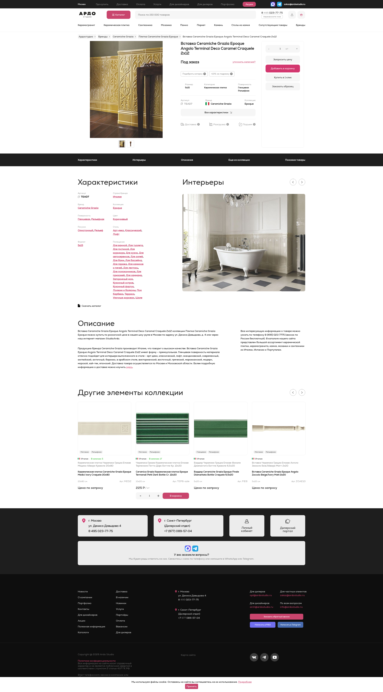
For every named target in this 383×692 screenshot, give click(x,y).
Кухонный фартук (123, 286)
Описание (187, 159)
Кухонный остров (123, 282)
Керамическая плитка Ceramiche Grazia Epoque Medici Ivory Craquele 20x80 (104, 473)
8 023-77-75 (272, 12)
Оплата (140, 4)
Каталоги (83, 632)
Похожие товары (295, 159)
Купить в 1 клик (283, 77)
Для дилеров (205, 4)
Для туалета (135, 245)
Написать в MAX (263, 624)
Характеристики (87, 159)
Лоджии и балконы (124, 290)
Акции (249, 4)
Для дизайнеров (179, 4)
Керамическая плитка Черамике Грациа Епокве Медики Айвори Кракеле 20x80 (104, 464)
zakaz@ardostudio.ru (294, 4)
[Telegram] (264, 667)
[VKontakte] (254, 667)
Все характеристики (216, 112)
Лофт (116, 234)
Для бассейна (133, 260)
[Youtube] (274, 667)
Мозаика (166, 25)
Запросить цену (282, 59)
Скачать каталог (91, 305)
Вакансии (121, 626)
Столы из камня (240, 25)
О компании (85, 597)
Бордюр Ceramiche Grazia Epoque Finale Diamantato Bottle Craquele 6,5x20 (216, 473)
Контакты (83, 609)
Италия (117, 196)
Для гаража (120, 264)
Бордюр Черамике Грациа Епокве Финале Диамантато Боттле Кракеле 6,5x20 (217, 464)
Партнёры (122, 615)
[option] (126, 89)
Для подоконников (124, 271)
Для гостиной (121, 249)
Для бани (118, 260)
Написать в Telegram (290, 624)
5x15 (80, 245)
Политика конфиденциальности (97, 660)
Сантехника (145, 25)
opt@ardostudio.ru (261, 595)
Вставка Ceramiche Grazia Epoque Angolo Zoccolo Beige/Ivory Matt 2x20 (275, 473)
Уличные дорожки (123, 297)
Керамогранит (86, 25)
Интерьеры (139, 159)
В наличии (122, 597)
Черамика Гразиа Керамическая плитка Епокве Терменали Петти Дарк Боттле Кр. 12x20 (162, 464)
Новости (83, 591)
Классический (133, 230)
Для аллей (137, 256)
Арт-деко (118, 230)
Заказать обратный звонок (277, 616)
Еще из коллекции (239, 159)
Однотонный (85, 230)
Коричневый (120, 219)
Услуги (157, 4)
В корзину (176, 495)
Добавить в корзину (283, 68)
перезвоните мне (272, 16)
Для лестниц (130, 267)
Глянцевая (84, 219)
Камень (218, 25)
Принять (192, 686)
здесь (129, 367)
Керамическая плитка (116, 25)
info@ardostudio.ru (291, 607)
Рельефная (97, 219)
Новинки (121, 603)
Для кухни (132, 252)
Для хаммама (134, 275)
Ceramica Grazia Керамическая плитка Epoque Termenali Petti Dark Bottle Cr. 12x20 (162, 473)
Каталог (120, 14)
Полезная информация (91, 626)
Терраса (129, 294)
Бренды (300, 25)
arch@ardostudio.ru (261, 607)
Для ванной (120, 245)
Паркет (201, 25)
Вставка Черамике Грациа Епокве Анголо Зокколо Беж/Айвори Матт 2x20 (275, 464)
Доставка (122, 4)
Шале (138, 297)
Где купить (102, 4)
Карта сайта (188, 655)
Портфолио (227, 4)
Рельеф (98, 230)
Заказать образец (283, 86)
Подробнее (245, 681)
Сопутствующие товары (273, 25)
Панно (184, 25)
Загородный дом (123, 279)
